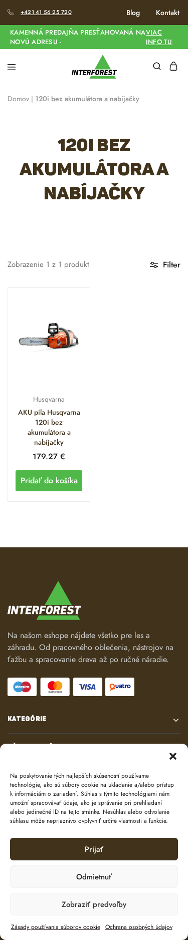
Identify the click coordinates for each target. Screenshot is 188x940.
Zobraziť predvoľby (94, 904)
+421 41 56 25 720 (46, 12)
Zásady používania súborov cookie (55, 926)
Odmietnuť (94, 876)
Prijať (94, 849)
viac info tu (159, 37)
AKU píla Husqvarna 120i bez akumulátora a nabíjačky (49, 427)
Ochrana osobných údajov (138, 926)
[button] (173, 756)
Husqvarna (49, 399)
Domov (18, 99)
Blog (133, 12)
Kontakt (167, 12)
